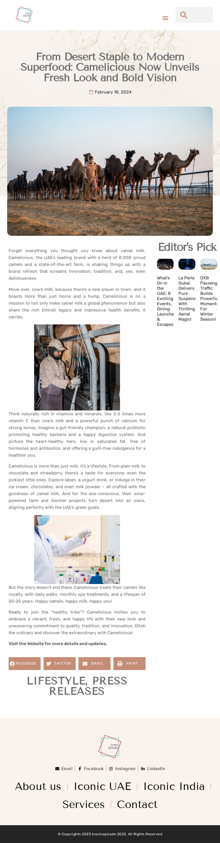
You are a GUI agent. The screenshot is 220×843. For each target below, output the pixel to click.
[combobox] (194, 15)
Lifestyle (56, 680)
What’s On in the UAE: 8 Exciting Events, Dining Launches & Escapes (166, 301)
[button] (165, 18)
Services (83, 804)
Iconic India (174, 786)
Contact (137, 804)
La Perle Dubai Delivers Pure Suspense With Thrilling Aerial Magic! (188, 298)
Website (35, 643)
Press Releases (88, 686)
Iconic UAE (102, 786)
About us (38, 786)
